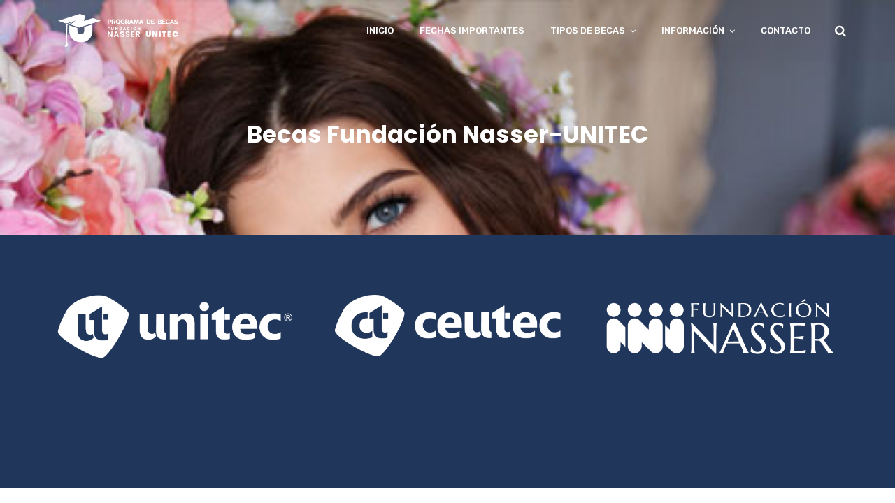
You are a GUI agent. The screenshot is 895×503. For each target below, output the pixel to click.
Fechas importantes (472, 30)
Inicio (380, 30)
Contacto (785, 30)
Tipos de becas (587, 30)
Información (692, 30)
